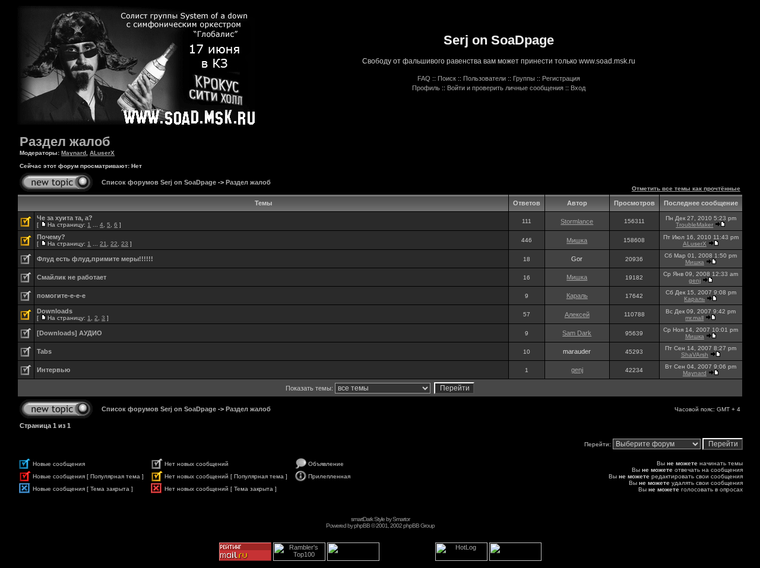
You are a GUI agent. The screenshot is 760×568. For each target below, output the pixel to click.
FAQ (423, 78)
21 (103, 243)
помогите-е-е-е (61, 295)
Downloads (54, 311)
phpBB (362, 525)
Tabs (44, 351)
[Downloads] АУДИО (69, 333)
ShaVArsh (694, 354)
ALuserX (102, 153)
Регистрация (561, 78)
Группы (524, 78)
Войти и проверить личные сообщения (505, 87)
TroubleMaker (694, 224)
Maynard (73, 153)
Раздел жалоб (65, 141)
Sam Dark (576, 333)
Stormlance (576, 221)
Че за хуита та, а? (65, 217)
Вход (578, 87)
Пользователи (484, 78)
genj (695, 280)
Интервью (53, 369)
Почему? (51, 236)
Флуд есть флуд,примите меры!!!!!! (95, 258)
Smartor (401, 519)
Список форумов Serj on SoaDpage (159, 182)
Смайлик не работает (71, 277)
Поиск (447, 78)
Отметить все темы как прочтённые (686, 188)
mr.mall (694, 318)
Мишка (576, 240)
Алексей (577, 314)
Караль (577, 295)
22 (114, 243)
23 (124, 243)
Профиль (426, 87)
